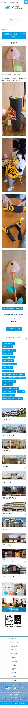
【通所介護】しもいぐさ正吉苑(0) (12, 398)
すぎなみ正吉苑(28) (8, 357)
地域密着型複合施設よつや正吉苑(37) (13, 374)
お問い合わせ (14, 680)
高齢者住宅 (14, 653)
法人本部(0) (21, 391)
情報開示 (14, 669)
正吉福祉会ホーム (14, 638)
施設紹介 (14, 657)
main (14, 318)
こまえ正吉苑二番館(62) (9, 364)
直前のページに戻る (14, 328)
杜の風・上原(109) (8, 370)
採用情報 (14, 665)
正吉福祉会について (14, 642)
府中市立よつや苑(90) (9, 350)
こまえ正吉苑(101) (8, 360)
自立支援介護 (14, 646)
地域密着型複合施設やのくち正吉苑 (12, 308)
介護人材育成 (14, 661)
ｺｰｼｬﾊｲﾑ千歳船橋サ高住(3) (10, 388)
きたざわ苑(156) (7, 353)
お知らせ (14, 672)
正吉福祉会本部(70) (8, 343)
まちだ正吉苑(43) (8, 367)
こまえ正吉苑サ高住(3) (9, 391)
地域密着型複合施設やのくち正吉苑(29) (14, 377)
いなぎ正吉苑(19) (8, 346)
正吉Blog (14, 676)
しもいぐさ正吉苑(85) (9, 381)
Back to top (14, 706)
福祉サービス (14, 649)
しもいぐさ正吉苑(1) (8, 395)
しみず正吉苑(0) (7, 384)
